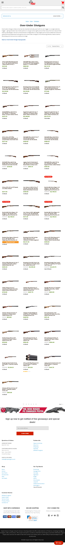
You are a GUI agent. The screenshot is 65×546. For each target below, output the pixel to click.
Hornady (35, 473)
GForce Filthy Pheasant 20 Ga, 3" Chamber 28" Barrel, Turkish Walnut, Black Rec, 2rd (10, 264)
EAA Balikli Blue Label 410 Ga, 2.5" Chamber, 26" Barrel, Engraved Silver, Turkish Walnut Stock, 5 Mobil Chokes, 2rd (52, 164)
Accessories (5, 474)
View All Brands (37, 487)
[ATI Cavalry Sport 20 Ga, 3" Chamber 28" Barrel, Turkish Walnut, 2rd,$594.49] (31, 332)
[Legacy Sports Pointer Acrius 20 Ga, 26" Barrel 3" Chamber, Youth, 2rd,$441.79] (52, 357)
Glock (35, 478)
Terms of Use (5, 499)
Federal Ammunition (39, 483)
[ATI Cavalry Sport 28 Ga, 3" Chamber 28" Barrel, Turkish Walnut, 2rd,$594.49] (52, 332)
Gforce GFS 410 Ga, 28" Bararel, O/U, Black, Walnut (10, 188)
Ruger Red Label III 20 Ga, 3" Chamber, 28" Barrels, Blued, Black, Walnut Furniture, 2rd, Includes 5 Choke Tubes (51, 113)
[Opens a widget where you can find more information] (58, 543)
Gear (3, 476)
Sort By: (49, 46)
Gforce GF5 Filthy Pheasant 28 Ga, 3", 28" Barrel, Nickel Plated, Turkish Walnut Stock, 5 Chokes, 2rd (10, 63)
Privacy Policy (5, 501)
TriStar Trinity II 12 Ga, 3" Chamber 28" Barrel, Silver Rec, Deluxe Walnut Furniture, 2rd (10, 289)
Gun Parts (4, 473)
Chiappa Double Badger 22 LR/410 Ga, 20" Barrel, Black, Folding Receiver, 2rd (30, 314)
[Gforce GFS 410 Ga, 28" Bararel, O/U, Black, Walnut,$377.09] (10, 181)
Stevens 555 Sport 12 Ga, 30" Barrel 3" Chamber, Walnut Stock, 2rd (9, 389)
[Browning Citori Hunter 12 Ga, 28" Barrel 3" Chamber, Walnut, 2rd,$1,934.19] (10, 357)
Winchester (36, 480)
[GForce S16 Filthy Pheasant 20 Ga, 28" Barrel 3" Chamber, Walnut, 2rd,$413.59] (31, 357)
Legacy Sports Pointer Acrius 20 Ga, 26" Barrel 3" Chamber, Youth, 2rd (52, 364)
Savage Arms (37, 471)
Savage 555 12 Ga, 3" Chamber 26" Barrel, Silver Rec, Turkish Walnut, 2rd (52, 289)
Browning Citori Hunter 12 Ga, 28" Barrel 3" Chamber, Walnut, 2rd (10, 364)
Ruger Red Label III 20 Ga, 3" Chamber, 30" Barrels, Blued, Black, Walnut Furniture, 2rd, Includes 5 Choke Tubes (30, 113)
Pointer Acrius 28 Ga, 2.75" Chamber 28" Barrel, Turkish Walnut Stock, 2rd (9, 339)
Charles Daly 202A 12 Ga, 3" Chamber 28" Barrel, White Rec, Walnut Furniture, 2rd (31, 289)
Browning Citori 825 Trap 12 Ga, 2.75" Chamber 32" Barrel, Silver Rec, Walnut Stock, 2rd (31, 264)
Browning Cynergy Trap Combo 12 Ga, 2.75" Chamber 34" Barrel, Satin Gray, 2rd (52, 264)
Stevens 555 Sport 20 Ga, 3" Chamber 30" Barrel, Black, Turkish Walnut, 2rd (9, 314)
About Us (35, 445)
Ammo (3, 471)
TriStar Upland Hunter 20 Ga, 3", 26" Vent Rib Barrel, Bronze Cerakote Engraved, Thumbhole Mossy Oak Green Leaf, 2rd (52, 88)
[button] (32, 16)
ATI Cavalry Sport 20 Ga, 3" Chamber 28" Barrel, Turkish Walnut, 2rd (30, 339)
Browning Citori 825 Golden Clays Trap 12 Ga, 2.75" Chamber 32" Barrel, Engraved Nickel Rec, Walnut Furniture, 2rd (31, 239)
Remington (36, 485)
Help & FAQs (5, 497)
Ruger (35, 476)
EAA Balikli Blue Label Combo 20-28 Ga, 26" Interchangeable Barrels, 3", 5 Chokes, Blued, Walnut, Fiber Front (31, 63)
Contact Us (5, 502)
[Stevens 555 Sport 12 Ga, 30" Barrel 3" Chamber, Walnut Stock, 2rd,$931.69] (10, 382)
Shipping (35, 447)
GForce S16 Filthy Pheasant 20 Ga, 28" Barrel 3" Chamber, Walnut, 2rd (31, 364)
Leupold (35, 482)
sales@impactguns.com (8, 459)
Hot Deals (4, 478)
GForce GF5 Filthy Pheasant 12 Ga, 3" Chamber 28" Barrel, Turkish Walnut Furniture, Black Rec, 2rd (52, 239)
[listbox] (57, 46)
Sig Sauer (35, 474)
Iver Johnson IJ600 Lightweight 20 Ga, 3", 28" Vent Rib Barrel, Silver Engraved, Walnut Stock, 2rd (31, 214)
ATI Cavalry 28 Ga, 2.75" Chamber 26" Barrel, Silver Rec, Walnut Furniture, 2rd (52, 314)
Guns (3, 469)
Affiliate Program (38, 450)
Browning (36, 469)
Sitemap (35, 448)
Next (60, 404)
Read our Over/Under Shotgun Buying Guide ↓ (14, 39)
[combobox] (31, 7)
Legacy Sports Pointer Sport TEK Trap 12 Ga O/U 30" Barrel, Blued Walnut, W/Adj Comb (31, 163)
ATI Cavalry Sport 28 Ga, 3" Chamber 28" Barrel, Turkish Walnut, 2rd (51, 339)
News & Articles (37, 443)
